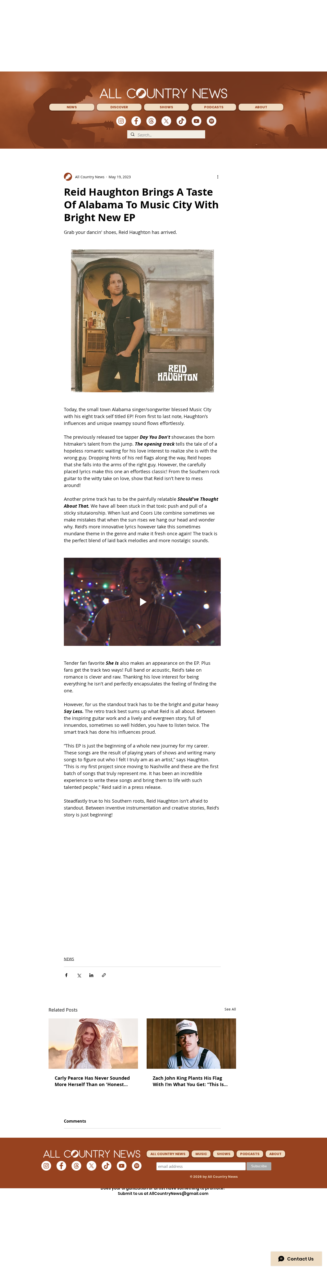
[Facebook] (136, 121)
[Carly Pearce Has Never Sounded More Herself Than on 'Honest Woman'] (93, 1043)
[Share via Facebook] (66, 975)
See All (230, 1009)
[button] (71, 107)
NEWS (69, 958)
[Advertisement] (163, 36)
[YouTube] (196, 121)
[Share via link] (103, 975)
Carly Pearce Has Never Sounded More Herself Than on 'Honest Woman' (92, 1081)
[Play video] (142, 602)
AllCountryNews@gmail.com (178, 1193)
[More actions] (218, 177)
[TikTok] (181, 121)
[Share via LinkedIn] (91, 975)
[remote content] (142, 870)
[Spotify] (211, 121)
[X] (166, 121)
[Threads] (151, 121)
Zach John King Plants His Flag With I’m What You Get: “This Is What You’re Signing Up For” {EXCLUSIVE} (188, 1081)
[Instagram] (121, 121)
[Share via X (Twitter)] (78, 975)
